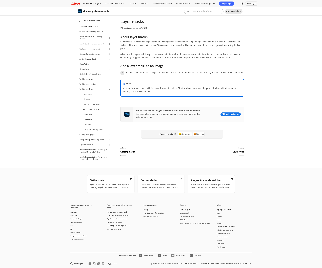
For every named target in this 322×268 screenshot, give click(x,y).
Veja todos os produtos (77, 239)
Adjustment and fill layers (91, 109)
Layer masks (87, 119)
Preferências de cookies (207, 264)
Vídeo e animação (76, 222)
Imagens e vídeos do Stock (78, 236)
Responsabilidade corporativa (226, 227)
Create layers (87, 94)
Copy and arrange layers (91, 104)
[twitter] (98, 263)
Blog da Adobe (221, 247)
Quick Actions (84, 64)
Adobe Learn (184, 220)
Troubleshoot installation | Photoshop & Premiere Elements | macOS (93, 158)
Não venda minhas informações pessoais (228, 264)
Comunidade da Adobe (187, 216)
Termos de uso (193, 264)
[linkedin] (103, 263)
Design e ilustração (76, 219)
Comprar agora (226, 3)
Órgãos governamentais (151, 216)
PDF (71, 226)
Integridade (220, 240)
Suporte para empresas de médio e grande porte (194, 223)
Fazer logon (251, 3)
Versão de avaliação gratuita (205, 3)
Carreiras (219, 216)
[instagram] (94, 263)
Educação (146, 210)
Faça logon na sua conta (224, 210)
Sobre (218, 213)
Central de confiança (223, 237)
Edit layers (86, 99)
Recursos (144, 3)
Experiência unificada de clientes (117, 219)
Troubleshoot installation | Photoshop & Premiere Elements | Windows (93, 151)
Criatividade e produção (114, 222)
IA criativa (73, 212)
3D (71, 229)
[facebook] (90, 263)
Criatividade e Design (91, 3)
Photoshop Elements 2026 (115, 3)
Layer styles (87, 124)
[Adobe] (75, 3)
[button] (242, 4)
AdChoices (248, 264)
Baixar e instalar (185, 213)
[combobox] (204, 11)
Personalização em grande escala (117, 212)
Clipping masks (88, 114)
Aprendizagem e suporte (161, 3)
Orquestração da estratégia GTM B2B (118, 226)
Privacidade (184, 264)
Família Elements (182, 3)
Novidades (132, 3)
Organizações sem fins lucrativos (154, 213)
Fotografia (73, 215)
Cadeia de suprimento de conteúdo (117, 215)
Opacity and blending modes (93, 129)
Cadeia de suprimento (223, 233)
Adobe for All (221, 244)
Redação (219, 223)
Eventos (219, 220)
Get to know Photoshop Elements (91, 31)
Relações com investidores (225, 230)
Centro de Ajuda (185, 210)
